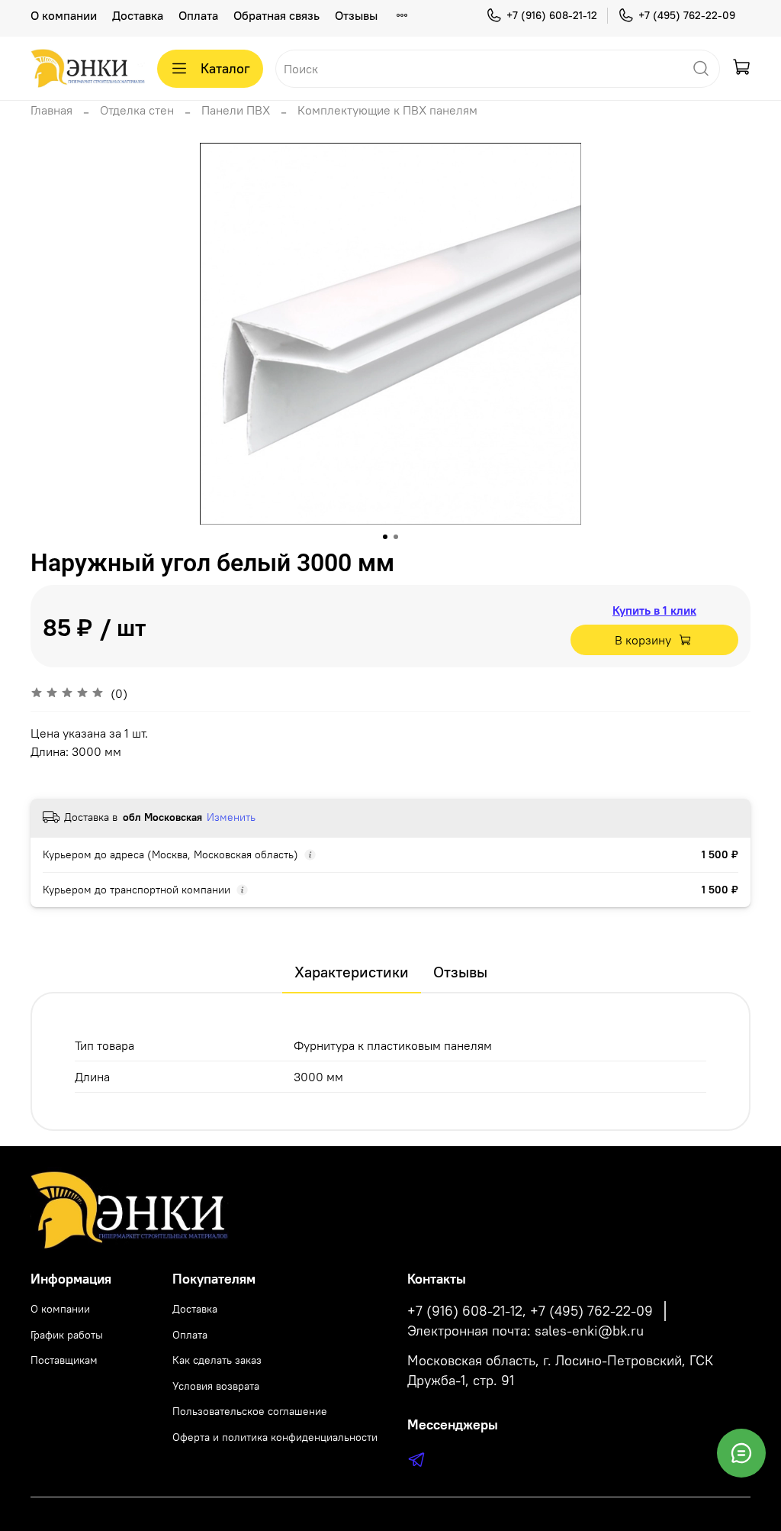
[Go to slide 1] (385, 537)
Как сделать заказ (217, 1360)
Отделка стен (137, 110)
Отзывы (356, 15)
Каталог (225, 68)
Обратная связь (276, 15)
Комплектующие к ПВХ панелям (387, 110)
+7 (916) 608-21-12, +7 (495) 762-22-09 (530, 1311)
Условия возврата (215, 1386)
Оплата (198, 15)
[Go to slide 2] (396, 537)
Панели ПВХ (235, 110)
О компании (64, 15)
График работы (67, 1335)
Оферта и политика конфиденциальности (275, 1437)
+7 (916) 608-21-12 (551, 15)
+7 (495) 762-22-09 (686, 15)
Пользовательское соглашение (249, 1411)
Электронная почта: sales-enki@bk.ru (525, 1331)
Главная (51, 110)
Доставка (137, 15)
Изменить (231, 817)
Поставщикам (64, 1360)
